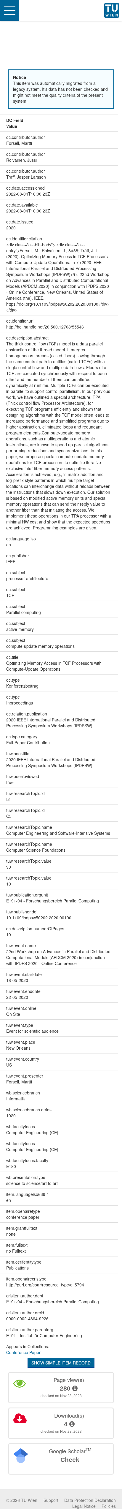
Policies (109, 1506)
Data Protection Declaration (90, 1500)
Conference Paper (23, 1352)
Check (69, 1459)
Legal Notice (84, 1506)
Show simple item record (61, 1363)
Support (51, 1500)
